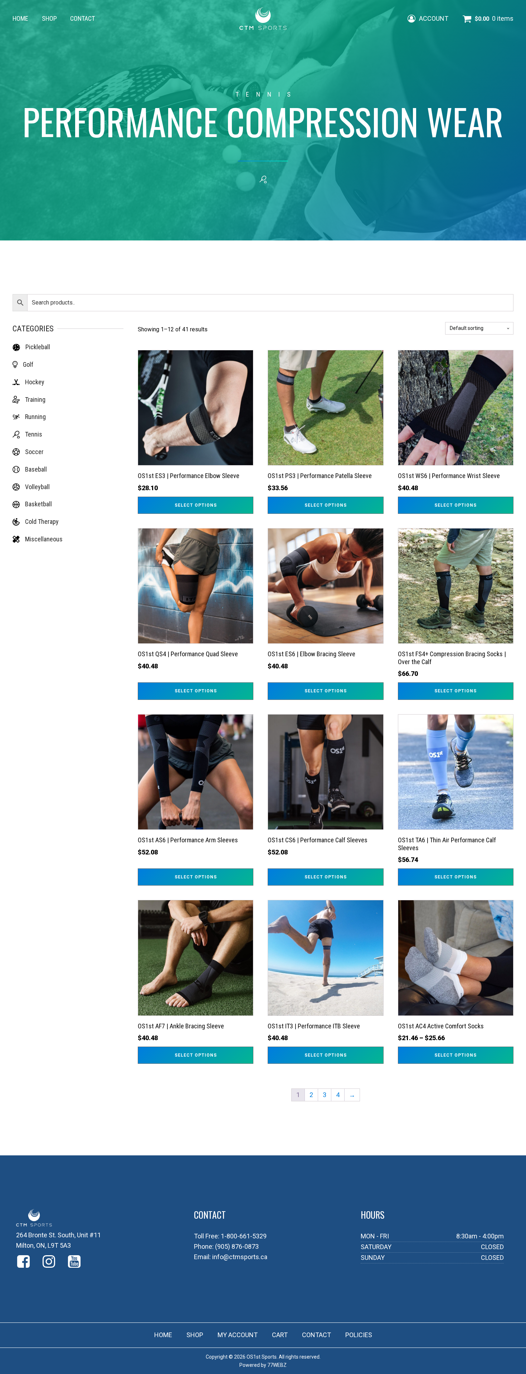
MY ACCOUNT (238, 1335)
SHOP (49, 18)
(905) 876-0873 (237, 1246)
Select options (196, 505)
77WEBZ (277, 1365)
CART (280, 1335)
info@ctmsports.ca (239, 1257)
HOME (20, 18)
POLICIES (358, 1335)
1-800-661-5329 (244, 1236)
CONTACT (82, 18)
